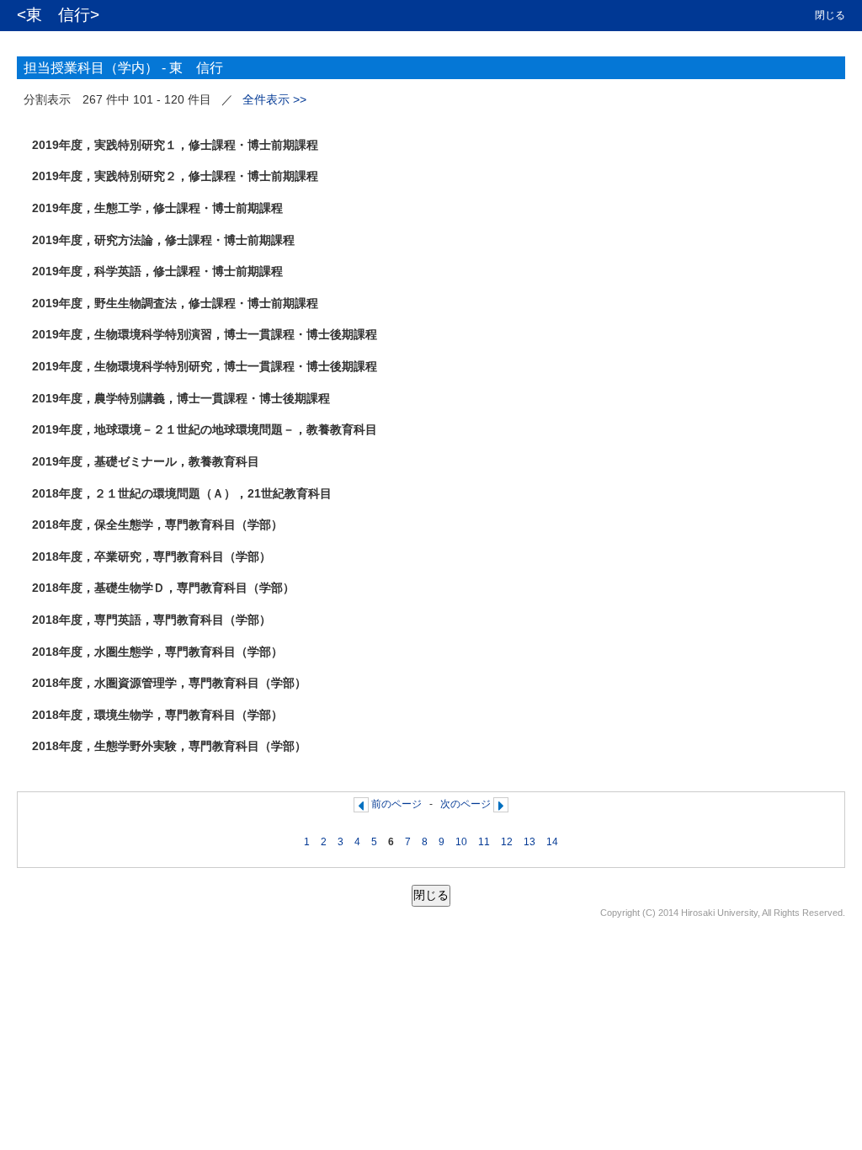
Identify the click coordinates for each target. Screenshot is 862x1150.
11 (484, 842)
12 (507, 842)
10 (461, 842)
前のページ (396, 804)
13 (529, 842)
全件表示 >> (274, 99)
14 (552, 842)
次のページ (465, 804)
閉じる (830, 15)
